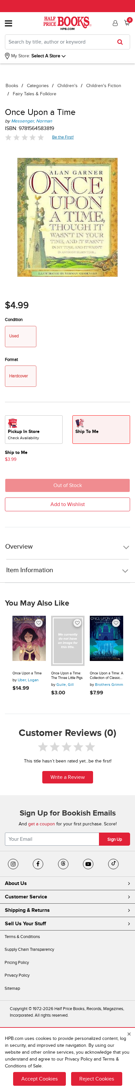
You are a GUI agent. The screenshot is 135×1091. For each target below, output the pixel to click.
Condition (14, 319)
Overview (19, 547)
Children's (67, 85)
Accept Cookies (39, 1079)
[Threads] (63, 864)
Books (12, 85)
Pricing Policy (17, 962)
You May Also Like (37, 603)
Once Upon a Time (27, 673)
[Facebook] (38, 864)
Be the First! (63, 137)
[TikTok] (113, 864)
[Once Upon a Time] (29, 641)
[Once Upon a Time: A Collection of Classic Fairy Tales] (106, 641)
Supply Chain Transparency (29, 949)
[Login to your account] (114, 23)
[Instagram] (13, 864)
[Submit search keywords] (122, 42)
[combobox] (67, 42)
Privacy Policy (17, 975)
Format (11, 359)
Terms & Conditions (22, 936)
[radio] (34, 429)
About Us (16, 883)
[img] (24, 137)
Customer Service (26, 896)
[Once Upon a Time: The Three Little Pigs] (68, 641)
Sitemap (12, 988)
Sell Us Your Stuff (25, 923)
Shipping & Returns (27, 910)
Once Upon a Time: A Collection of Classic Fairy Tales (106, 675)
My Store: (20, 56)
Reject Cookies (96, 1079)
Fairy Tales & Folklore (34, 94)
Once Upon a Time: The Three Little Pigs (67, 675)
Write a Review (67, 777)
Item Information (29, 570)
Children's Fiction (103, 85)
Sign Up (114, 839)
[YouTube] (88, 864)
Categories (38, 85)
